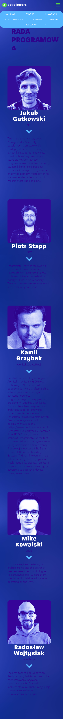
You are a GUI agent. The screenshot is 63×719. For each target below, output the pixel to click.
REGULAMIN (31, 25)
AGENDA (30, 14)
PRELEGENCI (51, 14)
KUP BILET (10, 14)
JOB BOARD (36, 19)
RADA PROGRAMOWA (14, 19)
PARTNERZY (54, 19)
